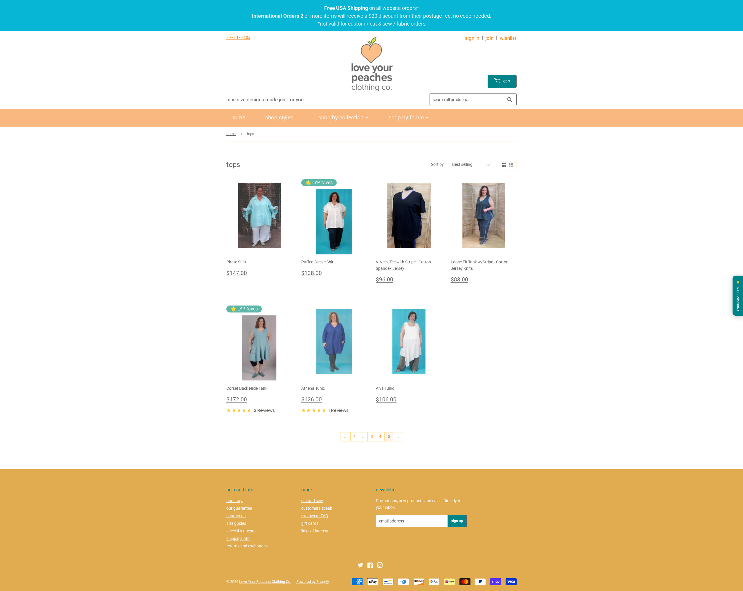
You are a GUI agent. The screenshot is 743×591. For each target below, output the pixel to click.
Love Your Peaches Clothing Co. (265, 581)
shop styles (280, 117)
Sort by (437, 164)
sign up (457, 521)
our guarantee (239, 508)
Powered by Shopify (312, 581)
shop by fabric (407, 117)
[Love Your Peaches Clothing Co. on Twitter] (360, 566)
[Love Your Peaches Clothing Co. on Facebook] (370, 566)
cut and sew (312, 500)
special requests (240, 531)
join (489, 38)
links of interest (315, 531)
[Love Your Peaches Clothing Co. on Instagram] (380, 566)
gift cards (309, 523)
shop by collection (341, 117)
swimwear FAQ (314, 515)
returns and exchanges (247, 546)
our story (234, 500)
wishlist (508, 38)
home (238, 117)
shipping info (238, 538)
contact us (236, 515)
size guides (236, 523)
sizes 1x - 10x (238, 37)
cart (506, 81)
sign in (472, 38)
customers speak (316, 508)
